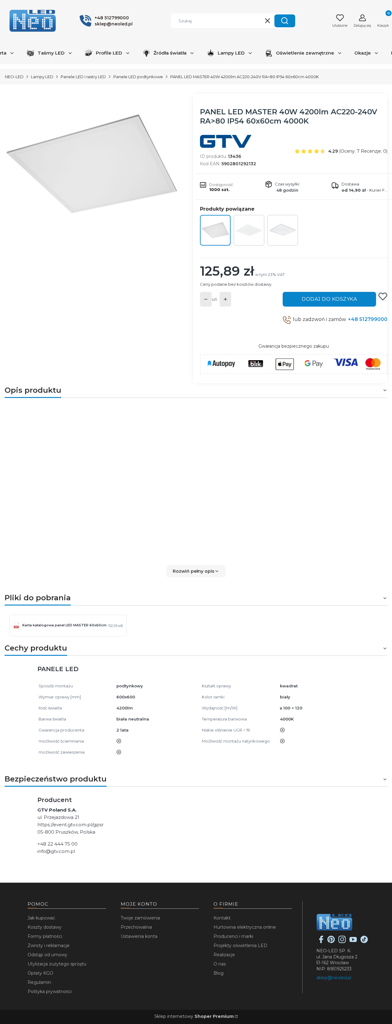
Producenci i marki (233, 936)
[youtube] (353, 941)
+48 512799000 (367, 319)
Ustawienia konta (139, 936)
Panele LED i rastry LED (83, 76)
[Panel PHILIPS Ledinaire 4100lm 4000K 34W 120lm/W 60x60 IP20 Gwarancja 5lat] (249, 230)
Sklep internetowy (194, 1016)
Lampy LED (42, 76)
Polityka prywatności (50, 991)
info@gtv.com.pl (56, 851)
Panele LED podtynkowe (138, 76)
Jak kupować (41, 918)
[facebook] (321, 941)
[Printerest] (331, 941)
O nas (219, 964)
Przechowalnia (136, 927)
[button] (284, 20)
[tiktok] (364, 941)
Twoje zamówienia (140, 918)
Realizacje (224, 954)
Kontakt (222, 918)
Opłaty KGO (40, 973)
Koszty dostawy (45, 927)
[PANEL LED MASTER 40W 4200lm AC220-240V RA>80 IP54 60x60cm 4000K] (215, 230)
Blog (218, 973)
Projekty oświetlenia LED (240, 945)
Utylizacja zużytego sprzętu (57, 964)
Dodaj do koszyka (329, 299)
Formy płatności (45, 936)
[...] (92, 164)
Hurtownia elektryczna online (244, 927)
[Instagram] (342, 941)
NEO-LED (14, 76)
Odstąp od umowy (47, 954)
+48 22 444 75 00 (57, 844)
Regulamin (39, 982)
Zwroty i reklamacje (49, 945)
